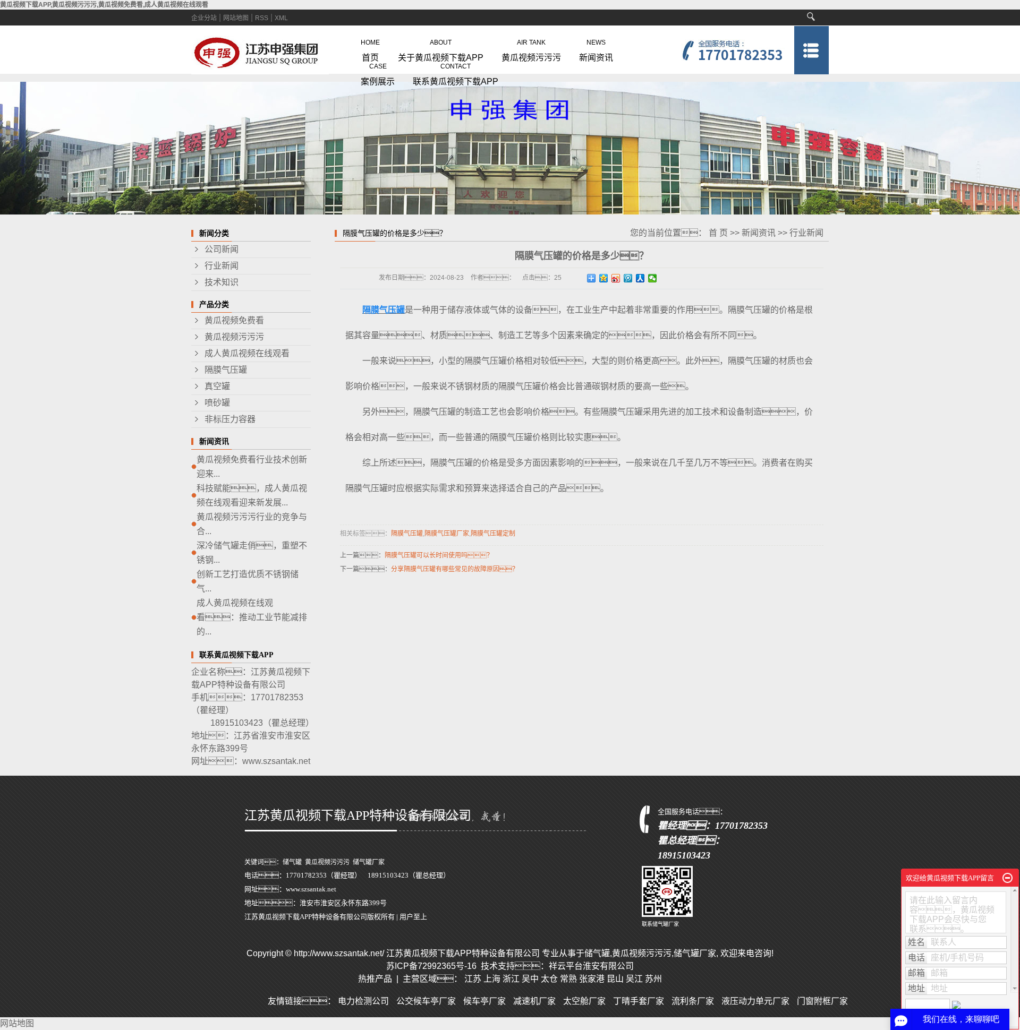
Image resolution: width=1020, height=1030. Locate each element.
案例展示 (378, 72)
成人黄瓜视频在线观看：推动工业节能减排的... (252, 617)
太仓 (549, 978)
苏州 (653, 978)
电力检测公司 (363, 1001)
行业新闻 (222, 265)
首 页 (718, 232)
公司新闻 (222, 249)
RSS (261, 18)
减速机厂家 (534, 1001)
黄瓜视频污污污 (531, 48)
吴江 (634, 978)
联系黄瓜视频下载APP (455, 72)
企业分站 (204, 18)
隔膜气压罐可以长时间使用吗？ (439, 555)
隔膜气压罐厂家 (446, 533)
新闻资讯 (596, 48)
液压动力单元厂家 (755, 1001)
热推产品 (375, 978)
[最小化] (1007, 878)
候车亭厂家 (484, 1001)
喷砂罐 (217, 402)
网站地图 (236, 18)
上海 (491, 978)
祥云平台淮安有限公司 (591, 966)
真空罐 (217, 386)
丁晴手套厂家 (638, 1001)
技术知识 (222, 282)
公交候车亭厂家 (426, 1001)
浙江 (511, 978)
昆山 (615, 978)
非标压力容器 (230, 419)
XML (281, 18)
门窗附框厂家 (822, 1001)
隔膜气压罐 (226, 369)
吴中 (530, 978)
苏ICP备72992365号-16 (431, 966)
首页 (370, 48)
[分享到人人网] (640, 278)
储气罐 (292, 862)
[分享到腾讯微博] (628, 278)
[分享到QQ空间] (603, 278)
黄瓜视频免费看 (234, 320)
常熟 (568, 978)
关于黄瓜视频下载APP (440, 48)
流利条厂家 (693, 1001)
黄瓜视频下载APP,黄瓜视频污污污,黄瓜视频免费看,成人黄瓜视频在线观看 (104, 4)
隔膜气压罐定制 (493, 533)
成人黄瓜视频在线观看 (247, 353)
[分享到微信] (652, 278)
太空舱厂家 (584, 1001)
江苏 (472, 978)
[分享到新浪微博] (615, 278)
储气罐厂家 (369, 862)
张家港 (592, 978)
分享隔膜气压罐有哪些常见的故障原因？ (454, 569)
